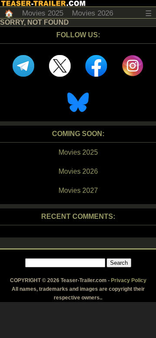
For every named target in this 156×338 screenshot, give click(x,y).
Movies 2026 (92, 13)
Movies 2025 (42, 13)
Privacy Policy (128, 280)
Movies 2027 (78, 190)
